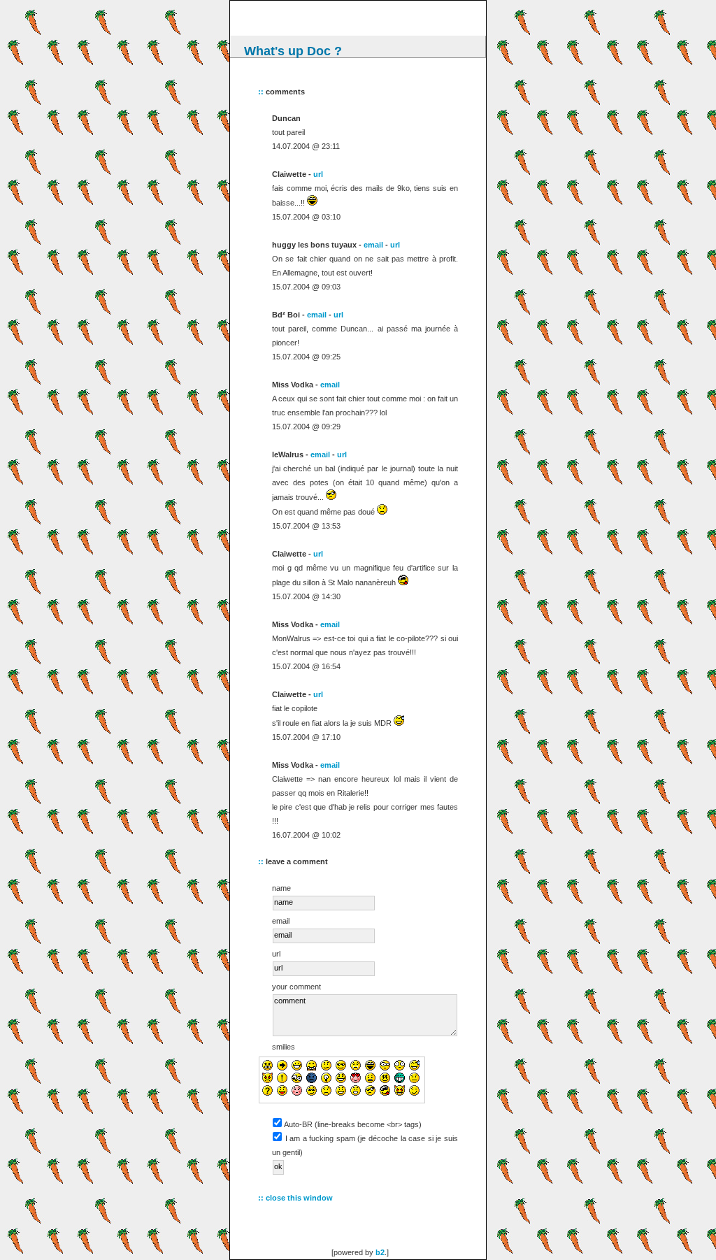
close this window (299, 1198)
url (318, 174)
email (373, 245)
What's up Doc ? (293, 51)
